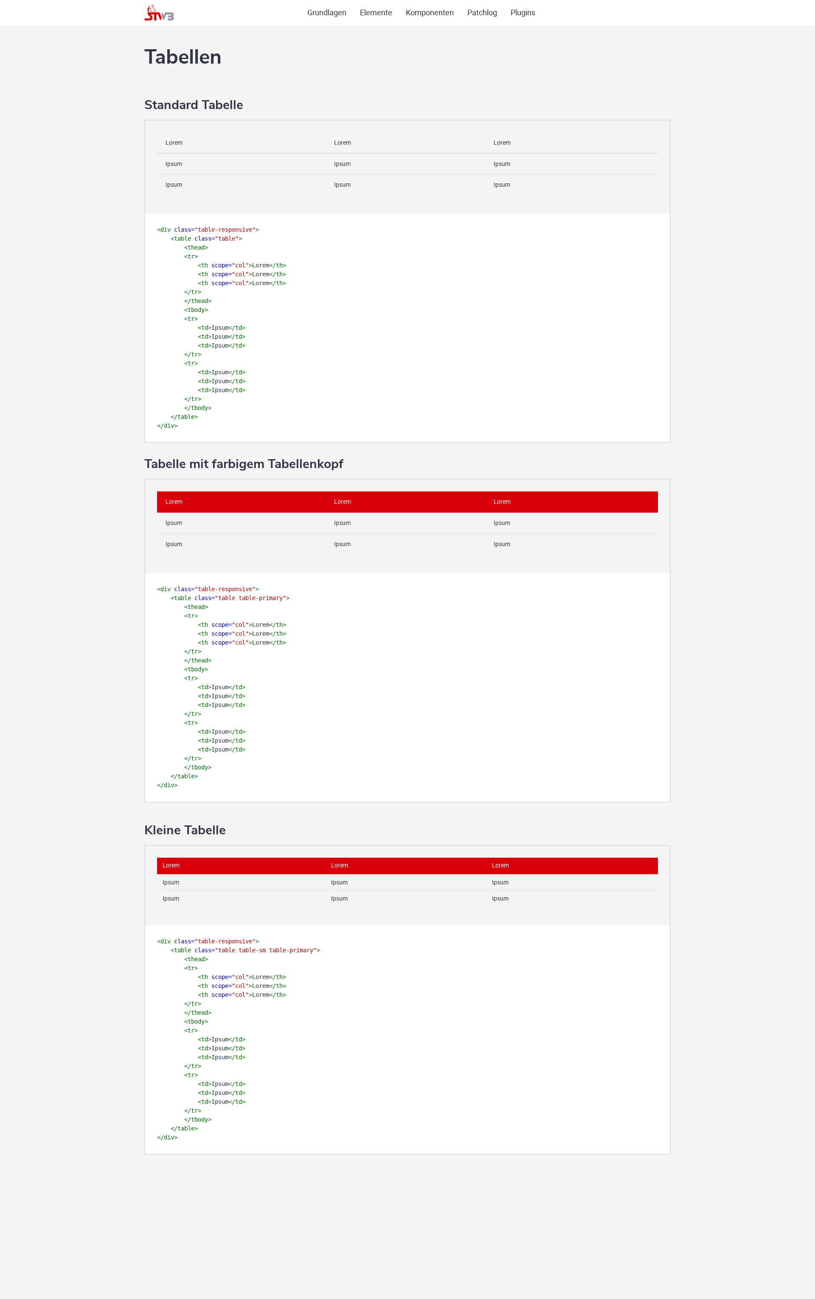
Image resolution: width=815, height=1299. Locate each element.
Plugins (523, 12)
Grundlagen (326, 12)
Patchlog (482, 12)
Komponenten (430, 12)
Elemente (376, 12)
